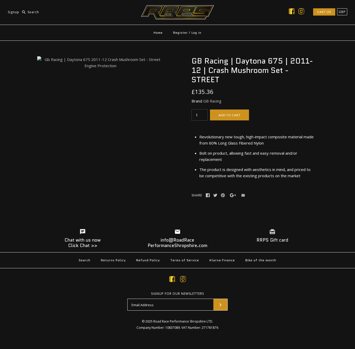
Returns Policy (113, 260)
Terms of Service (184, 260)
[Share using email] (243, 195)
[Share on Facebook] (208, 195)
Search (84, 260)
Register (180, 32)
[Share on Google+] (233, 195)
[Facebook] (292, 12)
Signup (13, 12)
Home (158, 32)
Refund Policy (148, 260)
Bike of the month (260, 260)
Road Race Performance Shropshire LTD (182, 321)
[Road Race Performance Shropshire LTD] (177, 8)
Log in (196, 32)
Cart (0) (324, 12)
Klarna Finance (222, 260)
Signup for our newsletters (177, 294)
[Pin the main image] (223, 195)
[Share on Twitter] (215, 195)
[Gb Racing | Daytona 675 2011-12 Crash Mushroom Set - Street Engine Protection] (100, 59)
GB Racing (212, 101)
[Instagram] (301, 12)
